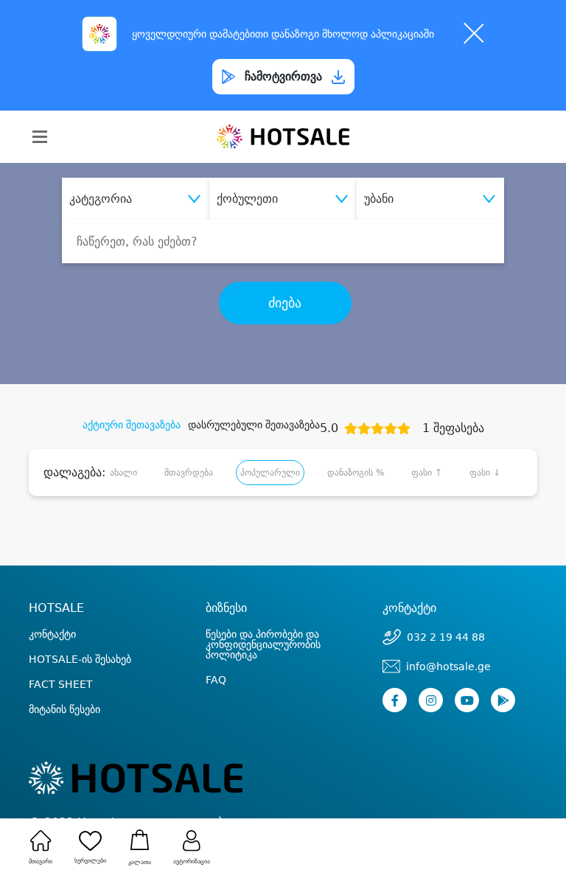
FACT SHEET (61, 684)
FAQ (216, 680)
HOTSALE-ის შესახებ (80, 659)
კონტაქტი (52, 634)
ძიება (284, 303)
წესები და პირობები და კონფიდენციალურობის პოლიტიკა (263, 644)
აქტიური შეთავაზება (132, 425)
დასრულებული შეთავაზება (254, 425)
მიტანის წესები (64, 709)
